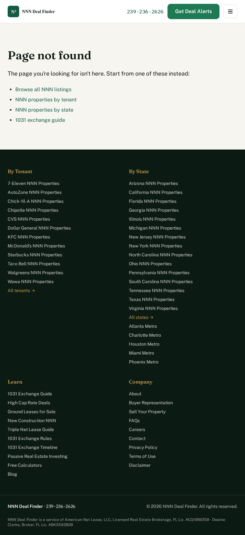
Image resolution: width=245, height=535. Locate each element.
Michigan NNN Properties (155, 228)
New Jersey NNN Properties (157, 236)
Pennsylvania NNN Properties (159, 272)
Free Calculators (25, 465)
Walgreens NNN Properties (35, 272)
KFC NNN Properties (29, 236)
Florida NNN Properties (152, 201)
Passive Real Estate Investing (38, 456)
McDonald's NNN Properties (36, 245)
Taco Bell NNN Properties (34, 263)
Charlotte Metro (145, 335)
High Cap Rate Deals (29, 402)
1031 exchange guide (40, 120)
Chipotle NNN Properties (33, 210)
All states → (141, 317)
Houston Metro (144, 344)
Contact (137, 438)
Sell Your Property (147, 411)
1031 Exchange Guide (30, 393)
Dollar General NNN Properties (39, 228)
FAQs (134, 420)
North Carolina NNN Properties (160, 254)
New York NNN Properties (155, 245)
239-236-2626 (145, 11)
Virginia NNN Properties (153, 308)
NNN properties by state (44, 110)
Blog (12, 474)
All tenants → (21, 290)
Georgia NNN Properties (154, 210)
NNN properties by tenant (46, 100)
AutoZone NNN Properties (35, 192)
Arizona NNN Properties (153, 183)
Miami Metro (141, 352)
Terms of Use (142, 456)
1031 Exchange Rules (30, 438)
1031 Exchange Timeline (32, 447)
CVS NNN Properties (29, 219)
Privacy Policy (143, 447)
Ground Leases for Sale (32, 411)
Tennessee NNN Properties (156, 290)
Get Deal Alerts (193, 11)
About (135, 393)
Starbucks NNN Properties (35, 254)
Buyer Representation (151, 402)
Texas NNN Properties (151, 299)
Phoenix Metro (144, 361)
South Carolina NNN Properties (161, 281)
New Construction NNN (32, 420)
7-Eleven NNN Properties (33, 183)
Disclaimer (140, 465)
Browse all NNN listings (43, 89)
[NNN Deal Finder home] (36, 11)
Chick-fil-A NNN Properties (35, 201)
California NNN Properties (155, 192)
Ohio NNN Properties (150, 263)
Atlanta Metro (143, 326)
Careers (137, 429)
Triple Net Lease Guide (31, 429)
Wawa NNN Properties (31, 281)
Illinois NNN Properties (152, 219)
